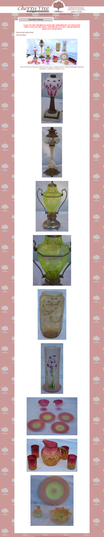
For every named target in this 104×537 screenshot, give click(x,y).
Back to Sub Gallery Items (24, 32)
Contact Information (44, 14)
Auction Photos (63, 14)
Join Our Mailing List (72, 14)
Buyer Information (34, 14)
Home (28, 14)
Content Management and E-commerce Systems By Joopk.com (52, 536)
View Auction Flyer (54, 14)
